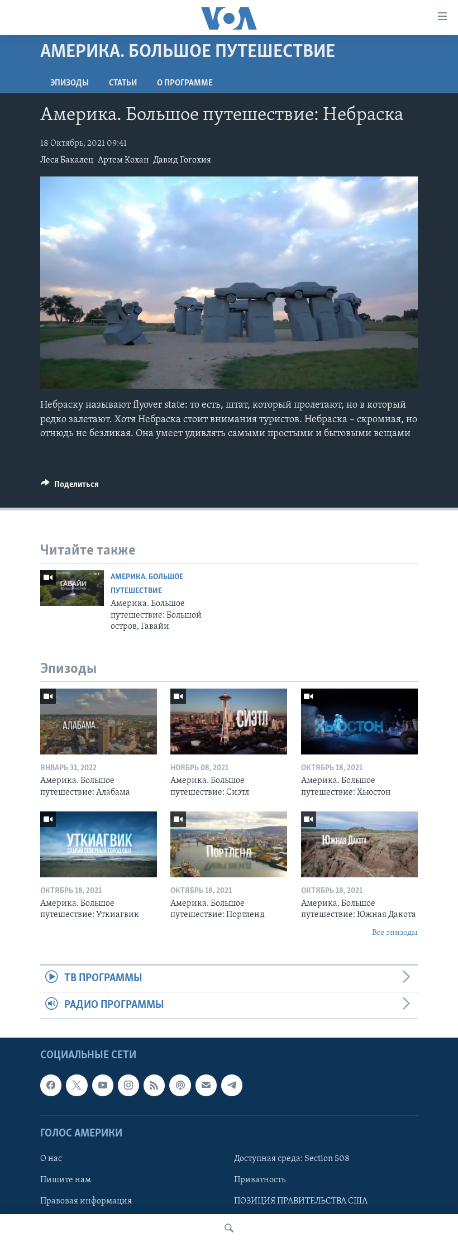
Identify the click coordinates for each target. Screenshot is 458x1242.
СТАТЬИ (123, 83)
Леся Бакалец (66, 160)
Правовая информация (86, 1201)
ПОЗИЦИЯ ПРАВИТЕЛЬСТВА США (301, 1201)
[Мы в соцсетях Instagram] (128, 1085)
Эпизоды (69, 83)
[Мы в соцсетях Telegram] (231, 1085)
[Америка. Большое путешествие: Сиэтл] (228, 721)
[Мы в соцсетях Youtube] (102, 1085)
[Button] (70, 487)
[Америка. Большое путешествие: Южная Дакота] (359, 844)
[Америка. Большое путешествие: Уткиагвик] (98, 844)
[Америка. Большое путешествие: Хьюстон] (359, 721)
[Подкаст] (179, 1085)
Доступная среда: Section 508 (292, 1158)
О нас (51, 1158)
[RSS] (154, 1085)
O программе (185, 83)
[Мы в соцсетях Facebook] (50, 1085)
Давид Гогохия (182, 160)
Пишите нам (65, 1180)
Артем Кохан (123, 160)
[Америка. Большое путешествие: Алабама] (98, 721)
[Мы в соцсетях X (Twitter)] (76, 1085)
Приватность (259, 1180)
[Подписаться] (206, 1085)
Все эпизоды (395, 933)
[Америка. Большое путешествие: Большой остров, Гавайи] (72, 588)
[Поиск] (229, 1228)
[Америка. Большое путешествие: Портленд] (228, 844)
